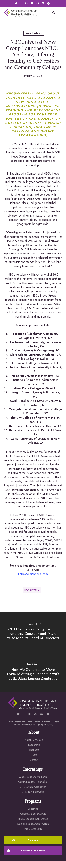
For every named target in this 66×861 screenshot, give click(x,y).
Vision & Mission (34, 740)
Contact (34, 760)
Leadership (34, 745)
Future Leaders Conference (33, 819)
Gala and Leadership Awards (33, 824)
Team (34, 755)
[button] (60, 12)
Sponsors (34, 750)
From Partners (33, 33)
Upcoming (33, 809)
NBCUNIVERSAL (32, 590)
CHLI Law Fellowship (33, 792)
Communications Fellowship (33, 782)
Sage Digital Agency (44, 724)
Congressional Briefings (33, 814)
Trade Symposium (33, 829)
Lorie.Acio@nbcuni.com (33, 574)
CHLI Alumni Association (33, 787)
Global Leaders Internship (33, 777)
